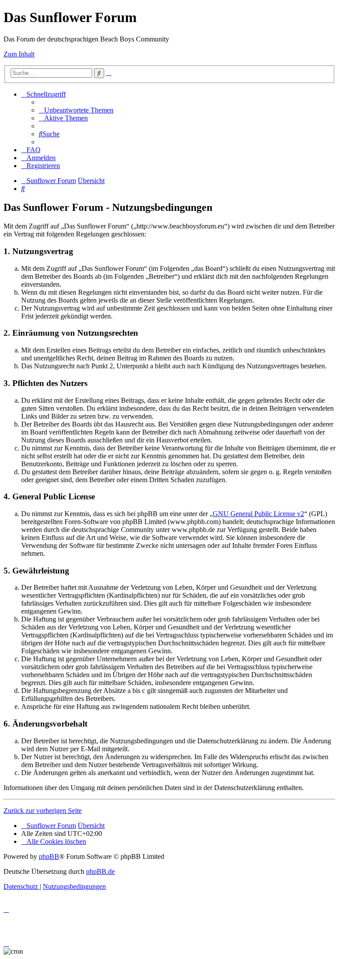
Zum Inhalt (19, 54)
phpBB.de (100, 871)
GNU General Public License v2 (258, 513)
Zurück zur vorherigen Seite (43, 810)
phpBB (49, 856)
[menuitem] (76, 110)
